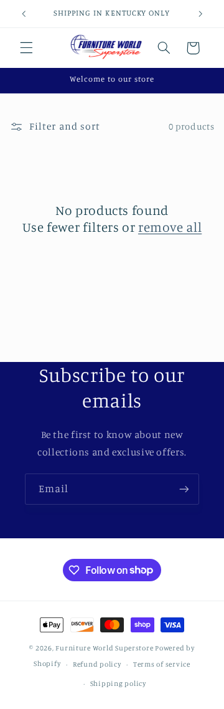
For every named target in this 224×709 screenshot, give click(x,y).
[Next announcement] (200, 13)
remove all (170, 227)
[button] (26, 48)
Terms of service (161, 664)
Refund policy (97, 664)
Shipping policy (118, 683)
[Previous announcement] (23, 13)
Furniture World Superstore (104, 648)
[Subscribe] (184, 488)
